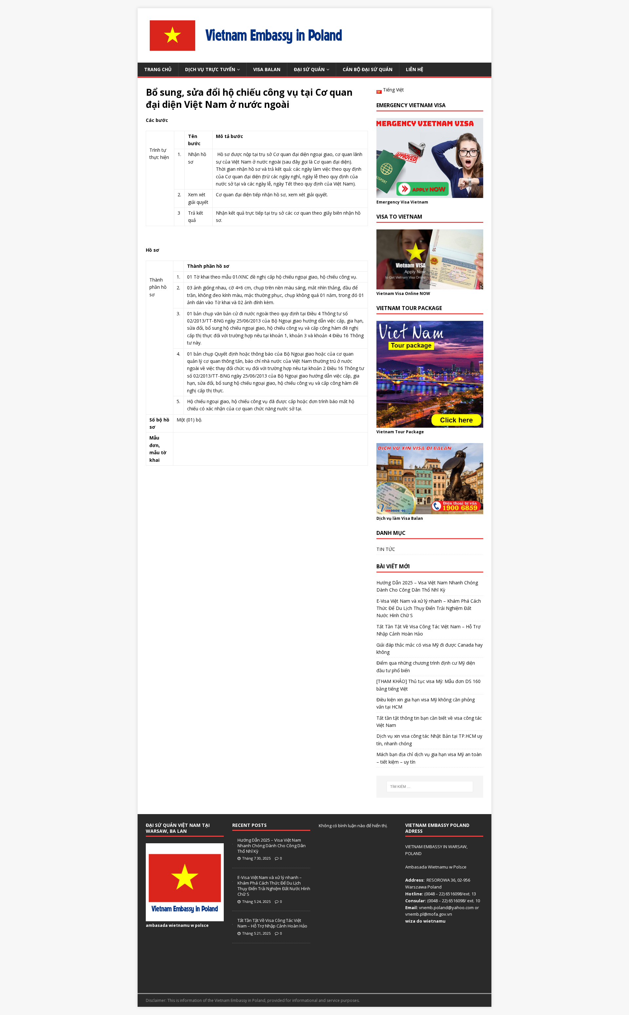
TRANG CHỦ (158, 69)
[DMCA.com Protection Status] (444, 981)
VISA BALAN (266, 69)
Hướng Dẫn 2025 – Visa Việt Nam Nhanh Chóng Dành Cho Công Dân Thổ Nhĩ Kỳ (272, 845)
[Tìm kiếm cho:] (430, 786)
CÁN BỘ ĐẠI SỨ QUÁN (367, 69)
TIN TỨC (385, 549)
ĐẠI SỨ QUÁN (309, 69)
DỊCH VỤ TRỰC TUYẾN (210, 69)
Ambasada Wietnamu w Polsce (436, 867)
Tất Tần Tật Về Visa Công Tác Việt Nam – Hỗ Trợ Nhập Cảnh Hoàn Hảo (272, 923)
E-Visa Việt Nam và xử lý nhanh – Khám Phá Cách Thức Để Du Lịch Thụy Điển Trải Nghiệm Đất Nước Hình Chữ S (428, 608)
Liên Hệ (414, 69)
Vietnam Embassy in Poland (240, 1000)
